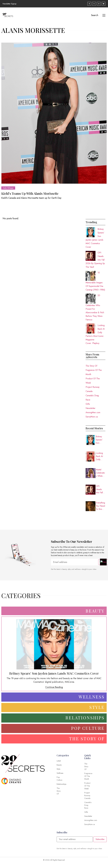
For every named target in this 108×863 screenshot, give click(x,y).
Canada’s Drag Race (92, 397)
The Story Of (91, 365)
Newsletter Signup (9, 3)
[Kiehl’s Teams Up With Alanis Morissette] (54, 113)
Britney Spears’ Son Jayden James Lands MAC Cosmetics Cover (100, 440)
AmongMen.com (93, 412)
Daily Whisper (8, 188)
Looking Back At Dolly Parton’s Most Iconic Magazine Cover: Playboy (100, 456)
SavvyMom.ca (92, 416)
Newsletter (90, 408)
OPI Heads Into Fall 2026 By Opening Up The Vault (100, 489)
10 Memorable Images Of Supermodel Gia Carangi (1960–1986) (95, 281)
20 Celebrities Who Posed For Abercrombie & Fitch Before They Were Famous (95, 307)
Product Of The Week (93, 380)
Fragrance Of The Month (94, 372)
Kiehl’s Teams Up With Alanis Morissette (29, 193)
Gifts (88, 403)
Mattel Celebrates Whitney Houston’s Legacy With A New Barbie (100, 473)
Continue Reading (54, 687)
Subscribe (100, 839)
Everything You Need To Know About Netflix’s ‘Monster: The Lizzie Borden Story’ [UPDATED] (100, 506)
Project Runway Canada (92, 389)
